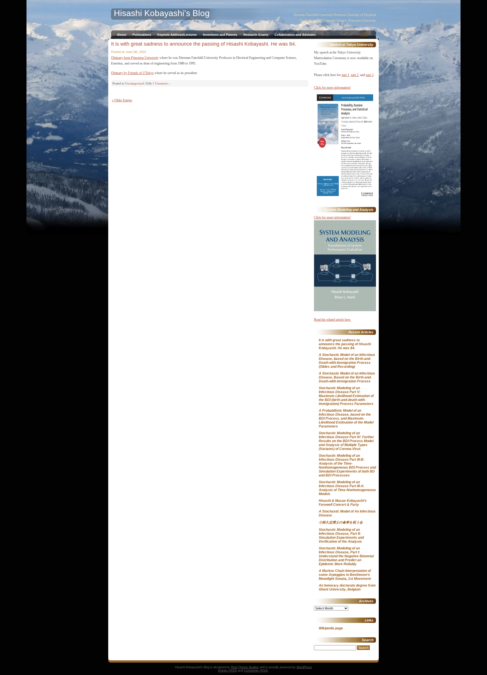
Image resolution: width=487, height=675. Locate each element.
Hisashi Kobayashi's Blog (162, 13)
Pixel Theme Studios (245, 667)
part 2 (354, 75)
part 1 (345, 75)
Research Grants (256, 34)
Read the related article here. (332, 320)
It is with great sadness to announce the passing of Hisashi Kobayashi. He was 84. (203, 44)
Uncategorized (134, 83)
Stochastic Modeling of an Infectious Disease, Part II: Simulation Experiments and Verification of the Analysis (341, 535)
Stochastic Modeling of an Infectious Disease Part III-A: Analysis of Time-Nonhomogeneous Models (347, 488)
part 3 (369, 75)
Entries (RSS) (227, 670)
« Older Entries (122, 100)
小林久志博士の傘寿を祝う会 (341, 522)
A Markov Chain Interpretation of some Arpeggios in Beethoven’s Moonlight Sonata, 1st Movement (345, 575)
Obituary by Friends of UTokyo (132, 73)
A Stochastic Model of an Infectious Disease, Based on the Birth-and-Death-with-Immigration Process (347, 377)
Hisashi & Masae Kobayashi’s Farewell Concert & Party (343, 503)
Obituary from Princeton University (135, 58)
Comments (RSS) (256, 670)
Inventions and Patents (220, 34)
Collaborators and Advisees (295, 34)
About (121, 34)
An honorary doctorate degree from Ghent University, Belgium (347, 587)
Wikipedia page (331, 628)
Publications (141, 34)
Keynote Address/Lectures (177, 34)
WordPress (304, 667)
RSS (364, 34)
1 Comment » (161, 83)
